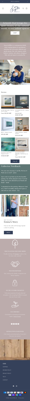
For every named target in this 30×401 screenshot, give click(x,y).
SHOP (15, 33)
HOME (4, 363)
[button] (3, 8)
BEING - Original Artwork (6, 132)
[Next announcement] (27, 1)
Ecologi (17, 254)
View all (15, 161)
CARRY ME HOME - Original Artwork (21, 133)
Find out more (17, 316)
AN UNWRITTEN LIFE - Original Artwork (22, 111)
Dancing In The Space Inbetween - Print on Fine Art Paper (21, 154)
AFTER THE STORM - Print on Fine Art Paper (7, 111)
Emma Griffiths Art (13, 397)
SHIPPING (5, 367)
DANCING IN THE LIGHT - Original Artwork (6, 153)
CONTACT (5, 380)
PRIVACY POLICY (7, 373)
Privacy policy (21, 397)
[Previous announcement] (2, 1)
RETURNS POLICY (7, 370)
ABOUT (8, 232)
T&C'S (4, 376)
